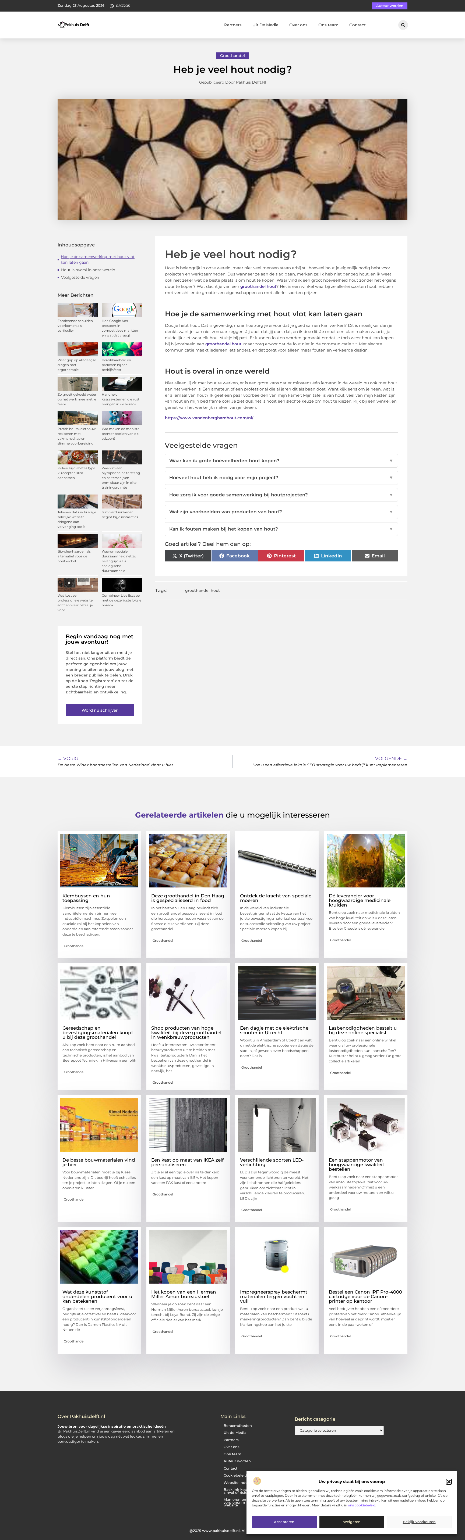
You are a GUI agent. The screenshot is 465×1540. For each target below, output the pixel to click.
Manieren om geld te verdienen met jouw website (242, 1502)
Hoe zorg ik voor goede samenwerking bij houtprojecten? (281, 494)
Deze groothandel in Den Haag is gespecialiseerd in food (187, 898)
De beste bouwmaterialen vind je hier (98, 1162)
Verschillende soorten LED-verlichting (272, 1162)
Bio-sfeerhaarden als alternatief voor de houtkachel (74, 556)
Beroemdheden (238, 1426)
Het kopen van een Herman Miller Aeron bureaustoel (183, 1294)
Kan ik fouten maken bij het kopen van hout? (281, 529)
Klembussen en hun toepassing (86, 898)
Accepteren (284, 1522)
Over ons (298, 24)
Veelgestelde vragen (80, 277)
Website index (236, 1483)
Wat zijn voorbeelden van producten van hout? (281, 511)
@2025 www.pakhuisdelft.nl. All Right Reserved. (232, 1530)
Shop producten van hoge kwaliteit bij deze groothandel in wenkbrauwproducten (186, 1032)
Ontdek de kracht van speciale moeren (275, 898)
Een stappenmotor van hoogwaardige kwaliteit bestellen (356, 1164)
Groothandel (232, 55)
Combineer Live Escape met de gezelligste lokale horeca (121, 600)
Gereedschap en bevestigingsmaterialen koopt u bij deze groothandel (97, 1032)
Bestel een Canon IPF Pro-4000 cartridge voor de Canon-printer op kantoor (365, 1296)
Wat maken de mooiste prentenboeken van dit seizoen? (120, 433)
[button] (449, 1481)
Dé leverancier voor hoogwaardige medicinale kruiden (359, 900)
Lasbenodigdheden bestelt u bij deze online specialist (363, 1030)
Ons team (328, 24)
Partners (233, 24)
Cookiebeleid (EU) (239, 1475)
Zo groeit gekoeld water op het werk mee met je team (77, 399)
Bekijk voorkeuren (419, 1522)
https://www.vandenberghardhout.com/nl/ (209, 417)
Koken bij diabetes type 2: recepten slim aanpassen (76, 473)
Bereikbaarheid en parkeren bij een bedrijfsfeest (116, 365)
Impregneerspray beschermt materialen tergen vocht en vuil (273, 1296)
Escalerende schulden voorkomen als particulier (75, 325)
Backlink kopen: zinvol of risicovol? (240, 1491)
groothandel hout (258, 286)
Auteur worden (237, 1461)
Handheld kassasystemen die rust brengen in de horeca (120, 399)
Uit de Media (235, 1433)
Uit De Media (265, 24)
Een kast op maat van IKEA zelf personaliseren (187, 1162)
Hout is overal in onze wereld (88, 269)
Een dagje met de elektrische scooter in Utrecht (274, 1030)
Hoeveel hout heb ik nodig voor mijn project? (281, 477)
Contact (357, 24)
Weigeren (352, 1522)
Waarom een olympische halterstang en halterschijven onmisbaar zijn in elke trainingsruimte (121, 477)
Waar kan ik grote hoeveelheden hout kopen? (281, 460)
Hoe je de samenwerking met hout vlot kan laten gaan (98, 259)
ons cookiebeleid (361, 1505)
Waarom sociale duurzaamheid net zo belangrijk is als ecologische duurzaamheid (119, 561)
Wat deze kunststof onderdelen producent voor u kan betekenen (97, 1296)
